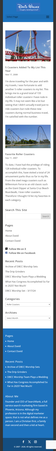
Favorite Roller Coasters (20, 154)
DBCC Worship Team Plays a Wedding (25, 276)
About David (12, 235)
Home (8, 230)
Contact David (13, 240)
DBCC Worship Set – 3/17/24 (20, 290)
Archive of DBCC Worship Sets (21, 266)
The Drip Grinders (15, 271)
